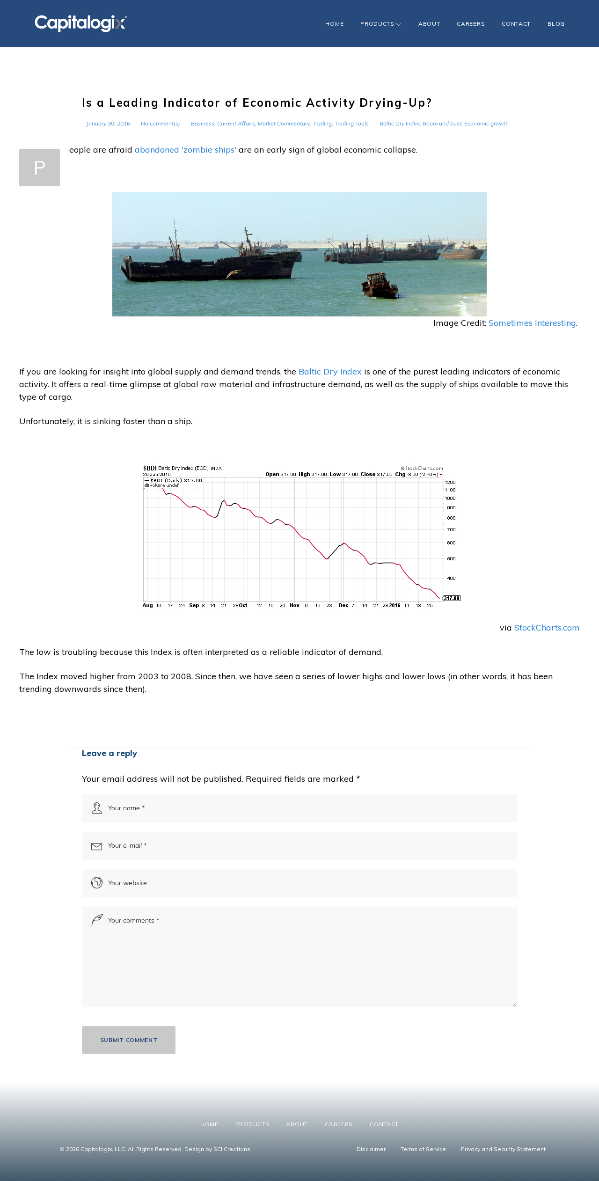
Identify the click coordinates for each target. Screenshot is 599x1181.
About (429, 23)
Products (377, 23)
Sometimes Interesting (532, 322)
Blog (556, 23)
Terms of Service (423, 1148)
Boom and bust (442, 123)
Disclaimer (371, 1148)
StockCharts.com (547, 627)
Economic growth (486, 123)
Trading (322, 123)
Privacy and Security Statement (503, 1148)
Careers (471, 23)
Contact (516, 23)
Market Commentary (284, 123)
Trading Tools (352, 123)
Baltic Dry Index (400, 123)
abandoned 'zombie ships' (185, 149)
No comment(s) (160, 123)
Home (334, 23)
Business (202, 123)
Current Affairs (236, 123)
